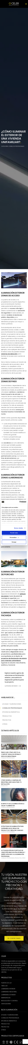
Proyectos (6, 720)
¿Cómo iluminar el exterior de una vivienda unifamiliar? (13, 136)
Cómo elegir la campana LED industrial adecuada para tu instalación (11, 782)
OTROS (3, 1030)
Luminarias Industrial (9, 992)
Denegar (14, 542)
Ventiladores (6, 1004)
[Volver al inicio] (14, 4)
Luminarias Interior (8, 989)
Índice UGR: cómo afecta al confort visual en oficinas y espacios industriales (11, 754)
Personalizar (13, 537)
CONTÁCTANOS (15, 938)
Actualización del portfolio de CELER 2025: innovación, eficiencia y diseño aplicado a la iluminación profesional (13, 853)
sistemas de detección (9, 354)
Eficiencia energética (11, 712)
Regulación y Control (9, 1001)
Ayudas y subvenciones (11, 704)
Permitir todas (14, 532)
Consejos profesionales (12, 708)
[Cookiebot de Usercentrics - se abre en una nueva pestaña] (19, 502)
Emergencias (5, 998)
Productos (7, 716)
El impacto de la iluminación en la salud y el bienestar (12, 805)
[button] (26, 4)
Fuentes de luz (6, 983)
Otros (4, 724)
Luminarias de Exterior (11, 686)
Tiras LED (4, 986)
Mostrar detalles (18, 528)
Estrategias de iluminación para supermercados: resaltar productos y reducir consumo (12, 828)
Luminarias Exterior (8, 995)
